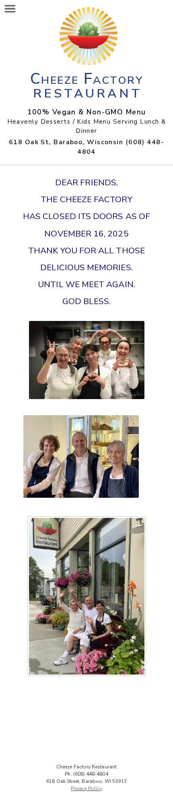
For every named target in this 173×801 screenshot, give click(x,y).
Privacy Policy (86, 788)
